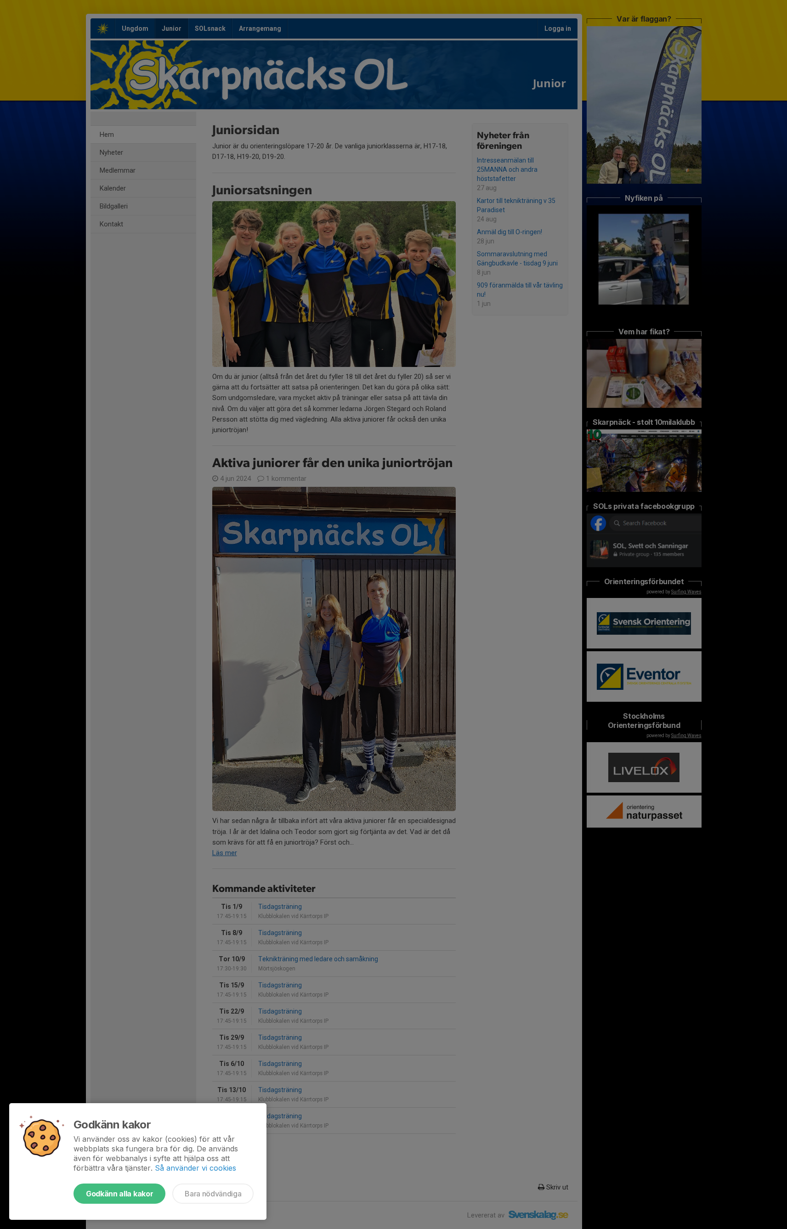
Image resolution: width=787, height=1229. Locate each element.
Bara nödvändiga (213, 1193)
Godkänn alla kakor (119, 1193)
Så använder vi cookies (195, 1168)
